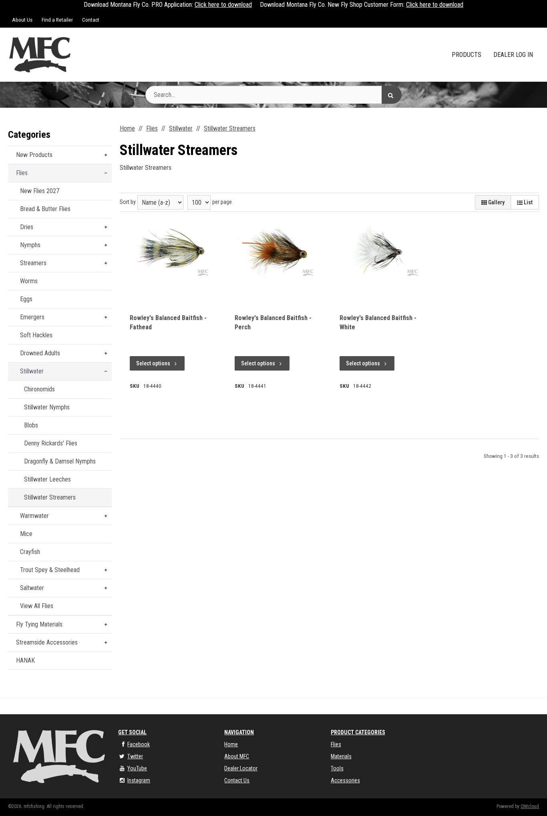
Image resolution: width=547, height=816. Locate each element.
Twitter (135, 756)
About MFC (236, 756)
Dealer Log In (513, 54)
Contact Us (236, 780)
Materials (341, 756)
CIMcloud (530, 806)
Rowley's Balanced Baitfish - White (378, 322)
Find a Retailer (57, 19)
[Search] (392, 95)
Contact (90, 19)
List (528, 202)
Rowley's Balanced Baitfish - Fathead (168, 322)
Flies (336, 744)
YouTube (137, 768)
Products (466, 54)
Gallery (496, 202)
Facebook (138, 744)
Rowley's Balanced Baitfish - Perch (273, 322)
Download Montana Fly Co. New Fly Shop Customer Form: (332, 4)
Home (231, 744)
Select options (153, 363)
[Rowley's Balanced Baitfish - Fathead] (170, 250)
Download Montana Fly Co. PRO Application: (138, 4)
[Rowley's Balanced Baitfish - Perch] (275, 250)
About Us (22, 19)
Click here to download (223, 4)
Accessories (345, 780)
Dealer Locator (240, 768)
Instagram (138, 780)
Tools (337, 768)
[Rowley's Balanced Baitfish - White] (380, 250)
